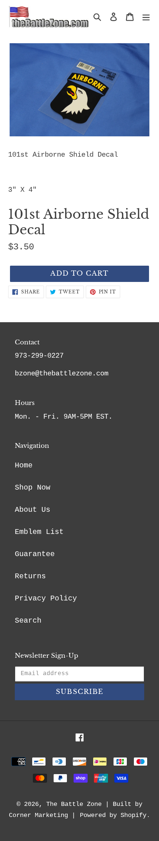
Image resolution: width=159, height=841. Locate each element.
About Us (32, 509)
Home (24, 465)
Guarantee (35, 554)
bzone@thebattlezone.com (61, 374)
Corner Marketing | (42, 815)
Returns (30, 576)
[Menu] (146, 17)
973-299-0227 (39, 356)
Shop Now (32, 487)
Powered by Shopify (113, 815)
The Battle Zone (74, 804)
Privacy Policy (46, 598)
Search (28, 620)
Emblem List (39, 532)
